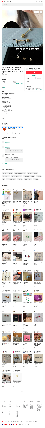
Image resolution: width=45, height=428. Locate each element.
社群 (9, 412)
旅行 (37, 408)
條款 (30, 421)
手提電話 (31, 405)
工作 (2, 411)
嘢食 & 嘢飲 (24, 406)
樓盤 (9, 405)
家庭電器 (17, 414)
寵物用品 (17, 416)
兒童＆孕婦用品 (25, 404)
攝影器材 (31, 407)
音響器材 (31, 406)
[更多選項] (2, 206)
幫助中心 (11, 421)
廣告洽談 (27, 421)
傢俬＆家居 (17, 411)
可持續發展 (21, 421)
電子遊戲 (17, 413)
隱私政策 (32, 421)
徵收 (9, 414)
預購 (9, 413)
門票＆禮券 (38, 410)
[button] (14, 130)
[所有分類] (36, 1)
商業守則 (36, 421)
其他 (9, 411)
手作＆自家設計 (39, 406)
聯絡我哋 (14, 421)
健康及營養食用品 (25, 405)
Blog (2, 405)
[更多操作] (41, 12)
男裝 (16, 405)
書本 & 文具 (38, 405)
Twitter (3, 404)
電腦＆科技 (17, 412)
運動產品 (17, 415)
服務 (2, 412)
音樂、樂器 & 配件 (39, 404)
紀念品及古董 (39, 407)
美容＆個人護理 (18, 406)
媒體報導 (18, 421)
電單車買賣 (10, 406)
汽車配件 (10, 404)
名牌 (16, 404)
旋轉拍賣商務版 (4, 406)
